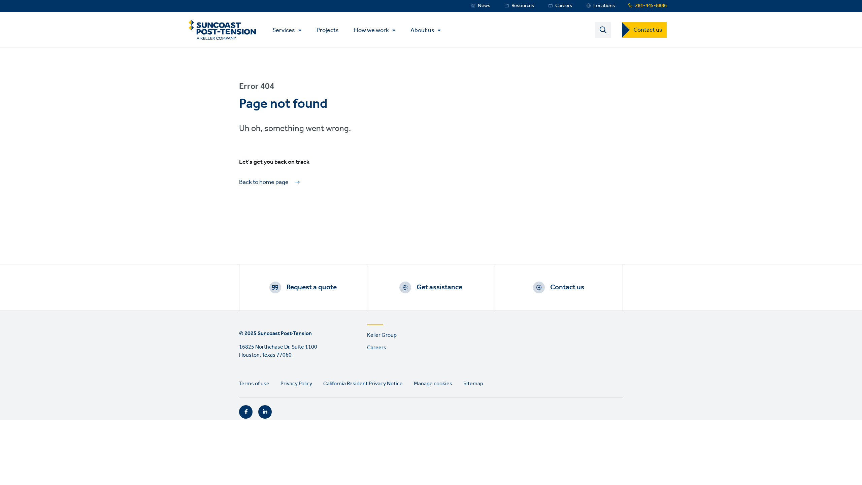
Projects (328, 30)
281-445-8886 (651, 5)
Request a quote (312, 287)
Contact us (647, 30)
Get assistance (439, 287)
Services (283, 30)
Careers (563, 5)
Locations (604, 5)
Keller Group (382, 335)
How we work (371, 30)
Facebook (246, 412)
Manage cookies (433, 384)
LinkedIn (265, 412)
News (484, 5)
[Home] (222, 30)
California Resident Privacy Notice (363, 384)
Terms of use (254, 384)
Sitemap (473, 384)
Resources (522, 5)
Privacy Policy (296, 384)
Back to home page (264, 182)
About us (422, 30)
